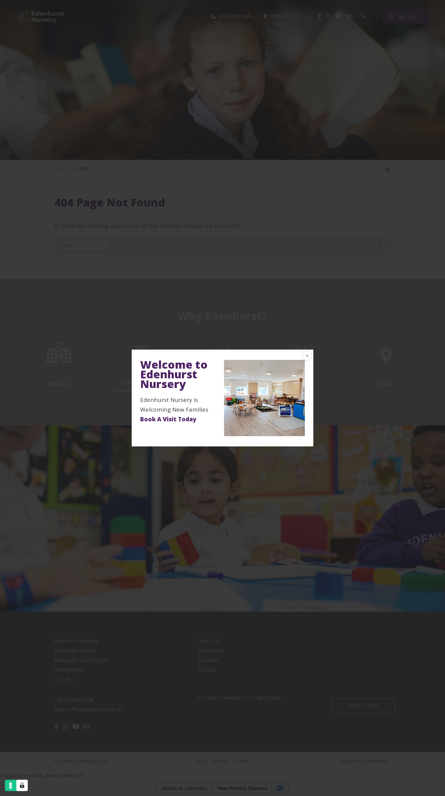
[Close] (306, 356)
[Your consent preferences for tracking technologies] (22, 785)
